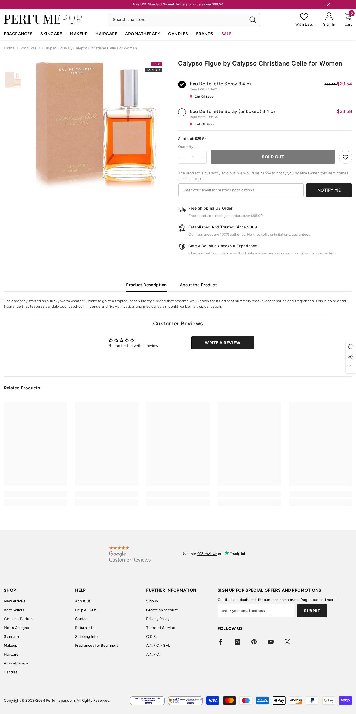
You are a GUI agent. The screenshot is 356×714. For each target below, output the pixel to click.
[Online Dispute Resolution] (147, 700)
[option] (96, 125)
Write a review (222, 342)
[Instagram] (237, 641)
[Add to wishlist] (345, 157)
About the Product (198, 284)
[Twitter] (287, 641)
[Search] (184, 19)
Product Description (146, 284)
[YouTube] (270, 641)
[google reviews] (130, 554)
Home (9, 48)
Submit (312, 610)
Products (28, 48)
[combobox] (177, 19)
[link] (35, 494)
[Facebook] (220, 641)
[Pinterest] (254, 641)
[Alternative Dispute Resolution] (185, 700)
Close (328, 4)
